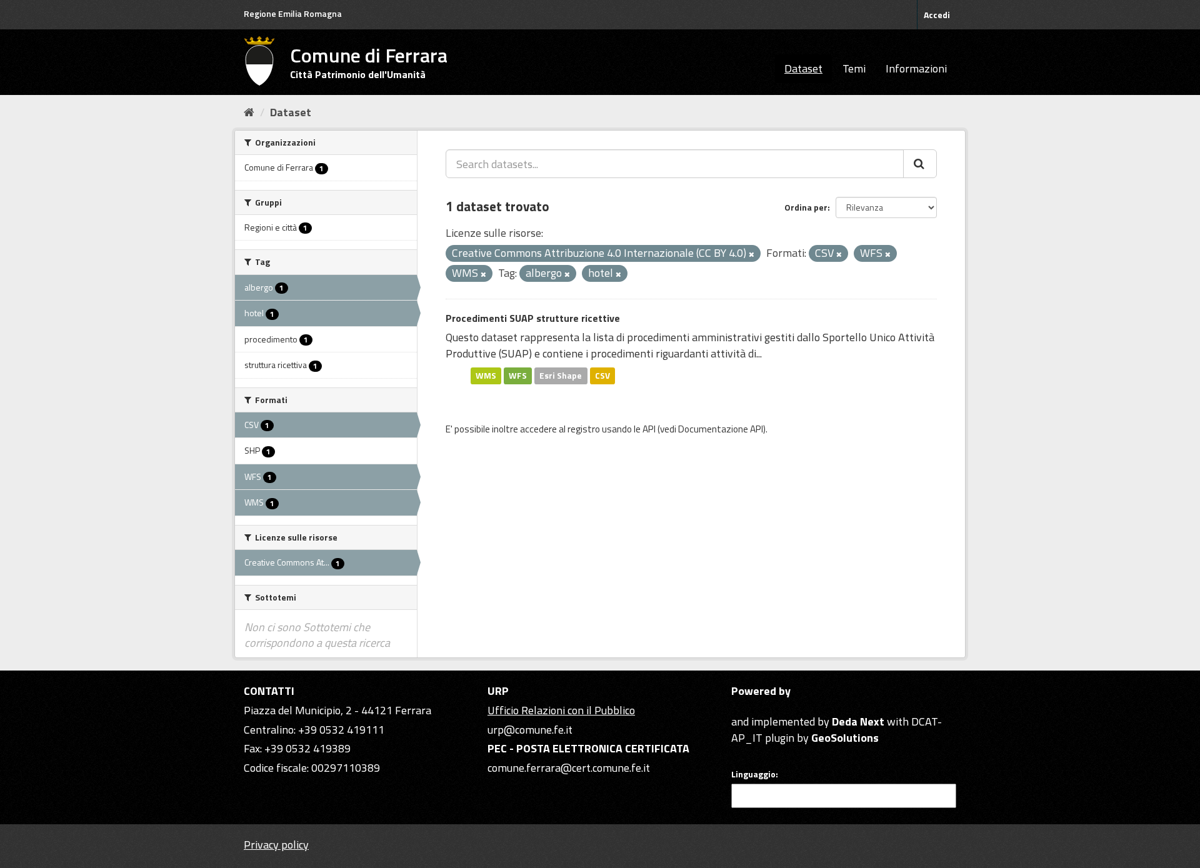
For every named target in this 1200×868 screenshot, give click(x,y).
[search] (920, 163)
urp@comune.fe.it (530, 729)
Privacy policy (276, 844)
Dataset (803, 68)
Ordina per (806, 207)
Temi (854, 68)
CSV (602, 375)
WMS (486, 375)
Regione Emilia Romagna (293, 13)
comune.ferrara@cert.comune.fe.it (569, 767)
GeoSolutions (845, 737)
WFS (518, 375)
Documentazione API (720, 429)
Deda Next (858, 721)
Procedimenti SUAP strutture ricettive (533, 318)
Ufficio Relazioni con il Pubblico (561, 710)
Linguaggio (753, 774)
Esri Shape (560, 375)
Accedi (937, 14)
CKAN (752, 707)
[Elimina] (751, 254)
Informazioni (916, 68)
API (649, 429)
